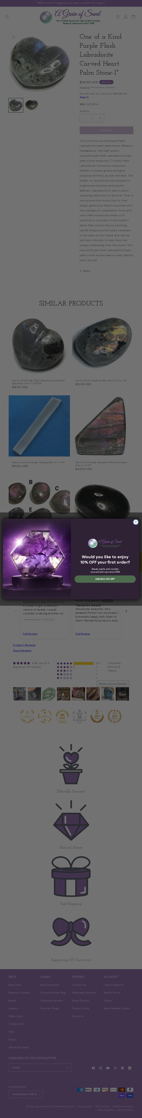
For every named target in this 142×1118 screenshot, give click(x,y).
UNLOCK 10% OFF (105, 579)
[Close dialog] (135, 522)
